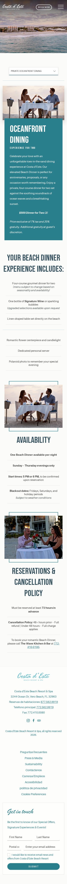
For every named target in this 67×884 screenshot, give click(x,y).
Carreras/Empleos (33, 776)
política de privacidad (33, 788)
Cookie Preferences (33, 794)
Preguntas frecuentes (33, 752)
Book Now (44, 7)
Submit (33, 866)
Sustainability (33, 764)
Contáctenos (34, 770)
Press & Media (34, 758)
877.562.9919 (49, 702)
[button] (60, 7)
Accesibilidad (33, 782)
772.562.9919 (45, 707)
